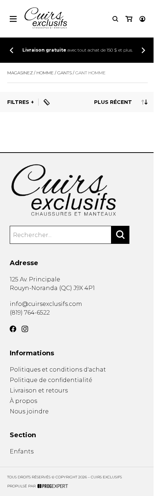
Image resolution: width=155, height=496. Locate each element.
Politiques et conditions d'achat (58, 369)
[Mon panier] (128, 19)
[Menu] (13, 19)
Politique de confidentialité (51, 380)
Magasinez (20, 72)
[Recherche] (115, 19)
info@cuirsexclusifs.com (46, 303)
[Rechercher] (120, 235)
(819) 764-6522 (30, 312)
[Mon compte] (142, 19)
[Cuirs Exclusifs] (77, 190)
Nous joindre (29, 411)
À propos (23, 401)
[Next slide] (143, 50)
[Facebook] (13, 329)
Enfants (22, 451)
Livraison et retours (39, 390)
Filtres (18, 102)
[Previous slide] (11, 50)
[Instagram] (25, 329)
